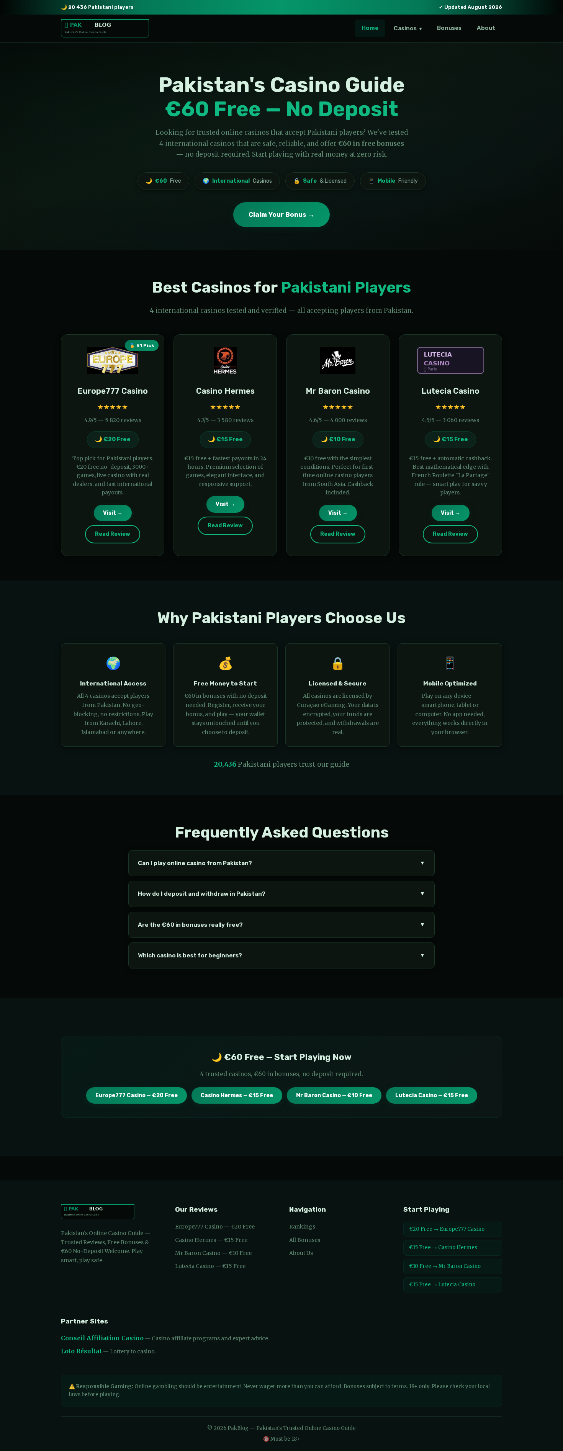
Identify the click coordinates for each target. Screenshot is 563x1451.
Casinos (408, 28)
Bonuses (449, 28)
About (486, 28)
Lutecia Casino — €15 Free (431, 1095)
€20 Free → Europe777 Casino (446, 1229)
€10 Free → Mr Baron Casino (445, 1266)
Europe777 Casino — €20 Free (136, 1095)
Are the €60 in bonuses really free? (281, 924)
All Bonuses (304, 1240)
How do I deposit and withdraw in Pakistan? (281, 893)
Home (370, 28)
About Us (301, 1253)
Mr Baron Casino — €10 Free (334, 1095)
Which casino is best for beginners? (281, 955)
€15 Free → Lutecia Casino (442, 1284)
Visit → (113, 513)
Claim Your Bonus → (281, 214)
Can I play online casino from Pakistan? (281, 863)
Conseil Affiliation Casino (102, 1338)
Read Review (112, 534)
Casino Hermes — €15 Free (237, 1095)
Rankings (302, 1226)
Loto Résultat (81, 1351)
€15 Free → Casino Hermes (443, 1247)
